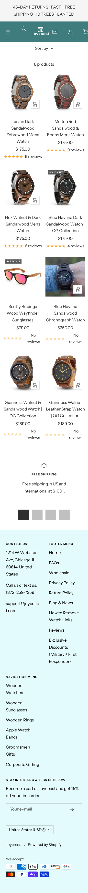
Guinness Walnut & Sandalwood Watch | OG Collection (23, 409)
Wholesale (59, 572)
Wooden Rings (20, 720)
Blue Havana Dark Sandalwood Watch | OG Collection (65, 224)
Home (55, 552)
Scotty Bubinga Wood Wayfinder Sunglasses (23, 313)
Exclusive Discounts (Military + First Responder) (63, 651)
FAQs (54, 562)
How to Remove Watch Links (64, 616)
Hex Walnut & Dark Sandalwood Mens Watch (23, 224)
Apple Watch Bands (18, 733)
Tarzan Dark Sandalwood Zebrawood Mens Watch (22, 131)
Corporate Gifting (22, 764)
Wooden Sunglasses (16, 706)
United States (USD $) (27, 829)
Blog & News (61, 602)
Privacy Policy (62, 582)
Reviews (57, 630)
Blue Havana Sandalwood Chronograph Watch (65, 313)
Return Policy (61, 592)
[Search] (27, 31)
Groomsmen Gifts (18, 751)
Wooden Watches (14, 689)
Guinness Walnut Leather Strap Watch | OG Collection (65, 409)
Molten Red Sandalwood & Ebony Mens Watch (65, 128)
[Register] (71, 809)
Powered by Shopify (45, 844)
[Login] (70, 31)
